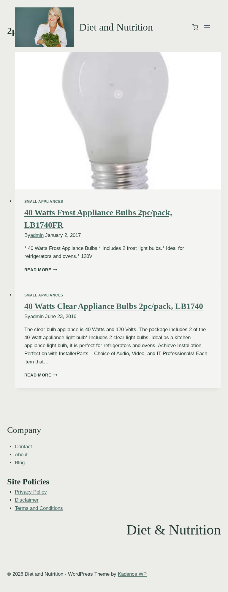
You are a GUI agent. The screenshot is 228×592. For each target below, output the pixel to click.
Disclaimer (27, 500)
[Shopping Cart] (195, 27)
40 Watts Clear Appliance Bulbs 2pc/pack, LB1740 (113, 306)
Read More (41, 270)
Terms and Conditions (39, 508)
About (21, 454)
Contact (23, 446)
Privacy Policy (31, 492)
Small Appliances (44, 202)
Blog (20, 462)
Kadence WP (132, 574)
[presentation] (118, 120)
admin (37, 235)
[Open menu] (207, 27)
